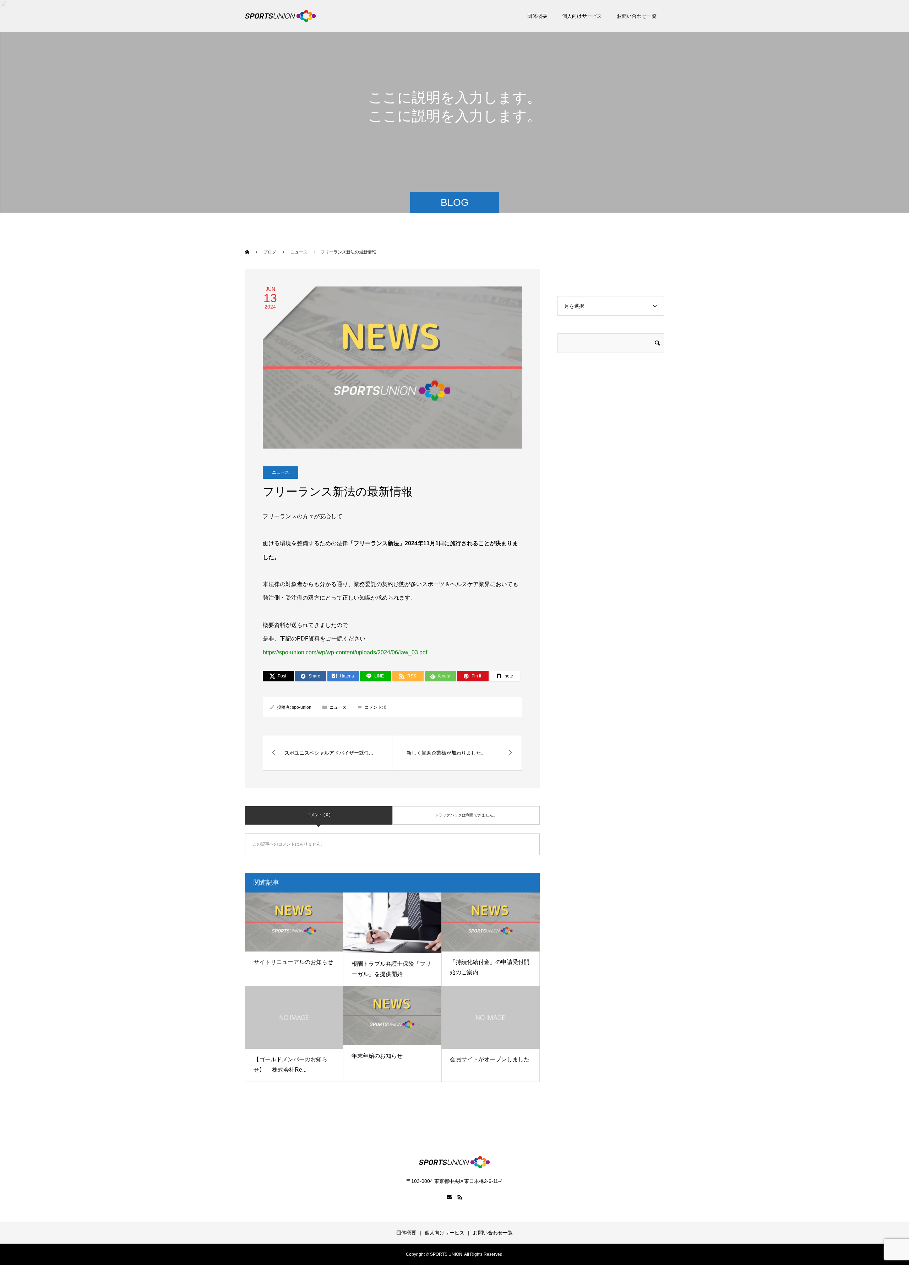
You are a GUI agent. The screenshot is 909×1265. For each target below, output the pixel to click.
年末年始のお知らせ (377, 1056)
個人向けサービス (582, 16)
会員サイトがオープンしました (489, 1059)
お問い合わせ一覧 (637, 16)
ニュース (280, 472)
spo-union (301, 707)
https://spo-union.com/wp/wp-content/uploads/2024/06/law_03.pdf (345, 652)
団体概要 (537, 16)
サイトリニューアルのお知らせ (293, 962)
